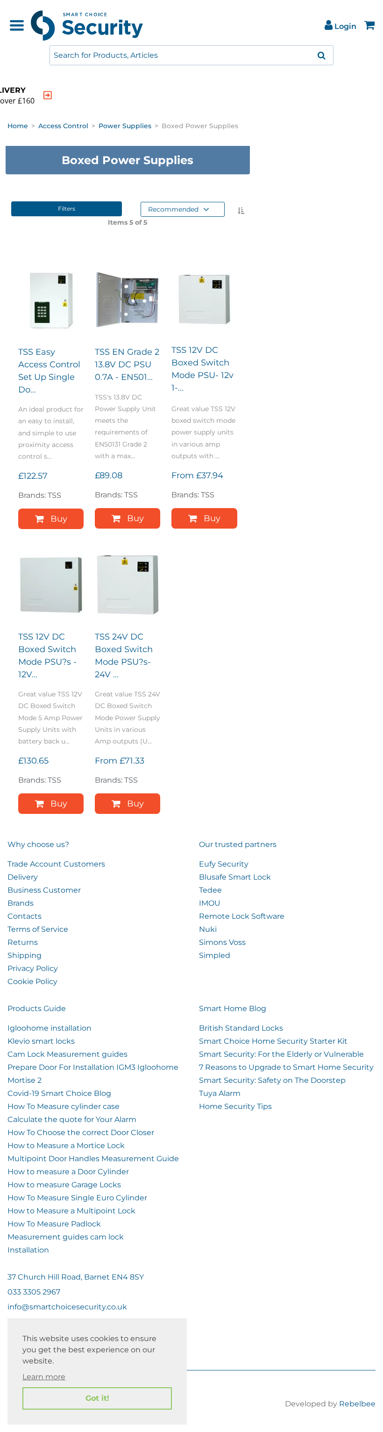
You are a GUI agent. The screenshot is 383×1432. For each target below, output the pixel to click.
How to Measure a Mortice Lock (66, 1145)
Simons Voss (222, 942)
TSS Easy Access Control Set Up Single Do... (49, 371)
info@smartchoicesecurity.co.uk (67, 1306)
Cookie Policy (32, 981)
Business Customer (44, 890)
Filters (66, 208)
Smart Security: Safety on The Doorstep (272, 1080)
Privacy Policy (32, 968)
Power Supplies (125, 126)
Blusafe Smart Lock (235, 877)
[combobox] (191, 55)
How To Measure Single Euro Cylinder (77, 1197)
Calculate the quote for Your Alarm (71, 1119)
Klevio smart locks (41, 1041)
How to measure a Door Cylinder (68, 1171)
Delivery (22, 877)
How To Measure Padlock (54, 1223)
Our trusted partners (238, 844)
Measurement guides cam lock (65, 1236)
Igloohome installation (49, 1028)
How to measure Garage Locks (64, 1184)
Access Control (63, 126)
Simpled (214, 955)
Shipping (24, 955)
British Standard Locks (241, 1028)
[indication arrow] (47, 95)
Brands (20, 903)
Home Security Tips (235, 1106)
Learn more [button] (43, 1376)
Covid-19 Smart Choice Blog (59, 1093)
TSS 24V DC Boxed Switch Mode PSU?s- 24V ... (124, 656)
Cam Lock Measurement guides (67, 1054)
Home (17, 126)
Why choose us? (38, 844)
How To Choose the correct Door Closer (80, 1132)
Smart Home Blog (232, 1008)
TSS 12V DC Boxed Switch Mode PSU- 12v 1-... (202, 369)
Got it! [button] (97, 1398)
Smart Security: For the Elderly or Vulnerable (281, 1054)
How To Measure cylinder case (63, 1106)
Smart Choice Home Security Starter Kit (273, 1041)
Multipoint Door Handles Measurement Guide (93, 1158)
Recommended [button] (173, 209)
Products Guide (36, 1008)
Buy (58, 519)
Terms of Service (37, 929)
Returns (22, 942)
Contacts (24, 916)
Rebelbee (357, 1403)
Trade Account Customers (56, 864)
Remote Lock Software (241, 916)
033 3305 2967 (33, 1291)
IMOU (209, 903)
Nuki (208, 929)
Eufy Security (223, 864)
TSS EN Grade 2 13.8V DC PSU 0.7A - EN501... (127, 364)
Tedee (210, 890)
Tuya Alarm (220, 1093)
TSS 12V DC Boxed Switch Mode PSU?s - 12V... (47, 656)
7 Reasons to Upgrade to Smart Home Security (286, 1067)
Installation (28, 1250)
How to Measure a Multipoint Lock (71, 1210)
